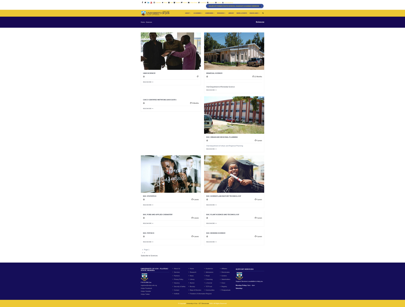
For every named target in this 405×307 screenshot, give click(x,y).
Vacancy (177, 283)
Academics (198, 13)
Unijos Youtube (146, 291)
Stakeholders (225, 279)
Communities (210, 290)
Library (231, 13)
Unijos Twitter (145, 294)
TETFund (209, 286)
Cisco (223, 283)
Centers (224, 276)
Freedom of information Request (201, 293)
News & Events (242, 13)
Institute (176, 293)
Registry (224, 286)
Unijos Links (254, 13)
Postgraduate (225, 290)
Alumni (192, 283)
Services (177, 272)
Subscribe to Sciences (149, 256)
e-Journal (209, 283)
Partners (177, 276)
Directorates (225, 272)
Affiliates (224, 268)
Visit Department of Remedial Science (220, 87)
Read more (147, 82)
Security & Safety (179, 286)
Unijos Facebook (146, 288)
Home (143, 22)
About (187, 13)
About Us (177, 268)
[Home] (155, 13)
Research (221, 13)
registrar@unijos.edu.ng (149, 285)
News (192, 276)
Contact (176, 290)
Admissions (209, 13)
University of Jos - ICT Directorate (197, 303)
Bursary (192, 286)
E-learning (209, 279)
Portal (208, 276)
